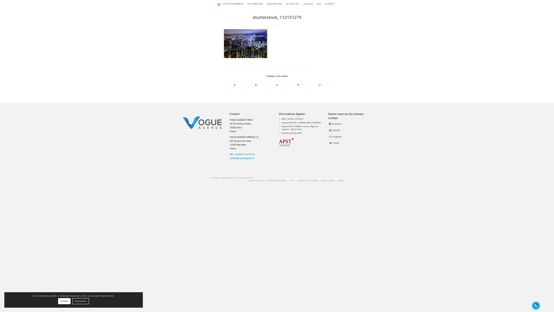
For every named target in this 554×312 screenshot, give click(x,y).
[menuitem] (233, 4)
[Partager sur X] (255, 85)
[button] (536, 305)
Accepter (64, 301)
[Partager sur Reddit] (319, 85)
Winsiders (249, 178)
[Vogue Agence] (219, 4)
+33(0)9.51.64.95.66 (244, 154)
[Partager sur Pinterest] (298, 85)
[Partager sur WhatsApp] (277, 85)
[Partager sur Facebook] (234, 85)
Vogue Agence (226, 178)
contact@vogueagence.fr (242, 158)
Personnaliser (81, 301)
